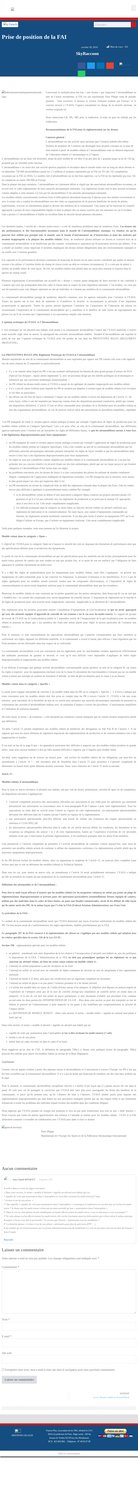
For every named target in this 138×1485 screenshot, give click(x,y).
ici (65, 109)
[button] (133, 8)
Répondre (8, 1239)
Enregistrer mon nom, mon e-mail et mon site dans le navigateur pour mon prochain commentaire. (60, 1369)
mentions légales (22, 1435)
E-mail (7, 1336)
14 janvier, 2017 (45, 1179)
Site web (7, 1353)
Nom (6, 1319)
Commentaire (10, 1267)
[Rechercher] (133, 24)
